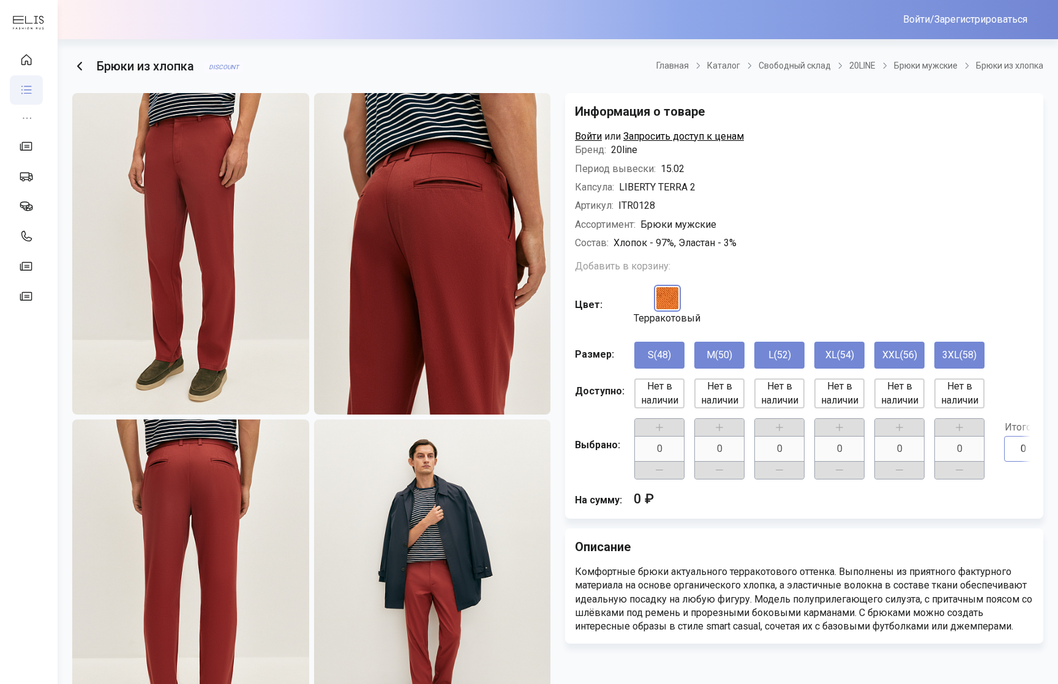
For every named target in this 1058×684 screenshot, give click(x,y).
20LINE (862, 65)
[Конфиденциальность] (26, 266)
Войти (588, 136)
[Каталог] (26, 90)
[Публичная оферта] (26, 296)
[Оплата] (26, 206)
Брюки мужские (926, 65)
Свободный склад (795, 65)
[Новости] (26, 146)
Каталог (723, 65)
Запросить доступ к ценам (683, 136)
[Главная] (26, 60)
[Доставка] (26, 176)
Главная (672, 65)
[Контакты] (26, 236)
